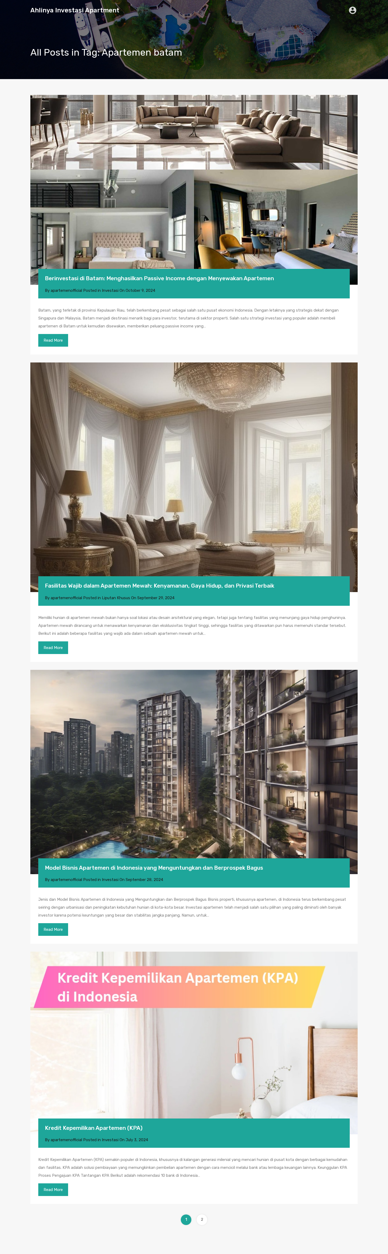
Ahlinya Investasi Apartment (74, 10)
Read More (53, 340)
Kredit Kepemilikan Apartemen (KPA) (94, 1128)
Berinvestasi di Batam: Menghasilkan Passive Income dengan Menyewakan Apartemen (159, 278)
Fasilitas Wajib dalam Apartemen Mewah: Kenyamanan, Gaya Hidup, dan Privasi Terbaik (159, 585)
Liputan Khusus (116, 597)
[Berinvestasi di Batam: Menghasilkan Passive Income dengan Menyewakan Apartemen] (194, 190)
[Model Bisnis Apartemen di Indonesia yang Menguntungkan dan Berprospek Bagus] (194, 772)
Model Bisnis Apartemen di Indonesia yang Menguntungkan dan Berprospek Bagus (154, 867)
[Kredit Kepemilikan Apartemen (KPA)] (194, 1043)
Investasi (110, 290)
